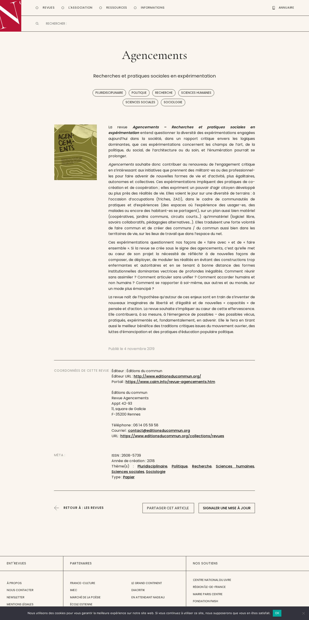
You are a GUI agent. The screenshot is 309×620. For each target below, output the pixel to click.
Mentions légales (20, 604)
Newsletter (15, 597)
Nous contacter (20, 590)
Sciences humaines (196, 93)
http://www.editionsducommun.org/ (167, 376)
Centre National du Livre (212, 580)
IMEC (73, 590)
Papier (129, 477)
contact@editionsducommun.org (159, 430)
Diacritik (138, 590)
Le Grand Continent (146, 583)
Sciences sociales (140, 102)
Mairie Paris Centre (208, 594)
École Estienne (81, 604)
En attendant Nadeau (148, 597)
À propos (14, 583)
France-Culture (82, 583)
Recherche (164, 93)
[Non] (303, 613)
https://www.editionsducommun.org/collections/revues (172, 436)
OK (277, 613)
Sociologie (173, 102)
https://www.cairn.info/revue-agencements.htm (170, 381)
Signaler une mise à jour (227, 508)
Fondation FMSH (205, 601)
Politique (139, 93)
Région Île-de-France (209, 587)
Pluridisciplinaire (109, 93)
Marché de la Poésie (85, 597)
